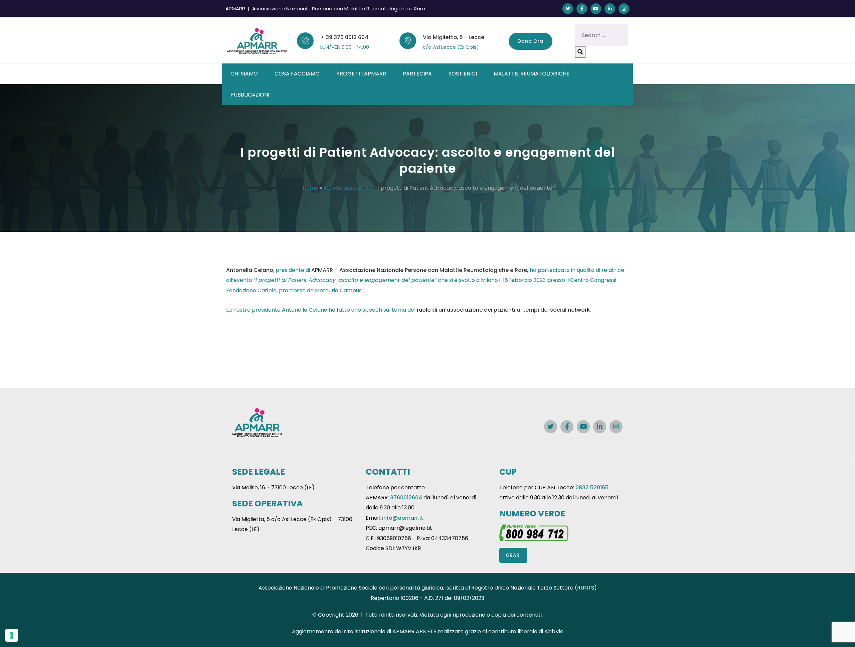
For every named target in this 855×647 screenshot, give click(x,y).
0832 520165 (592, 487)
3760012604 (406, 497)
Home (310, 188)
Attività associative (348, 188)
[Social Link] (567, 8)
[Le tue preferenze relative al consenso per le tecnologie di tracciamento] (11, 635)
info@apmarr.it (402, 518)
